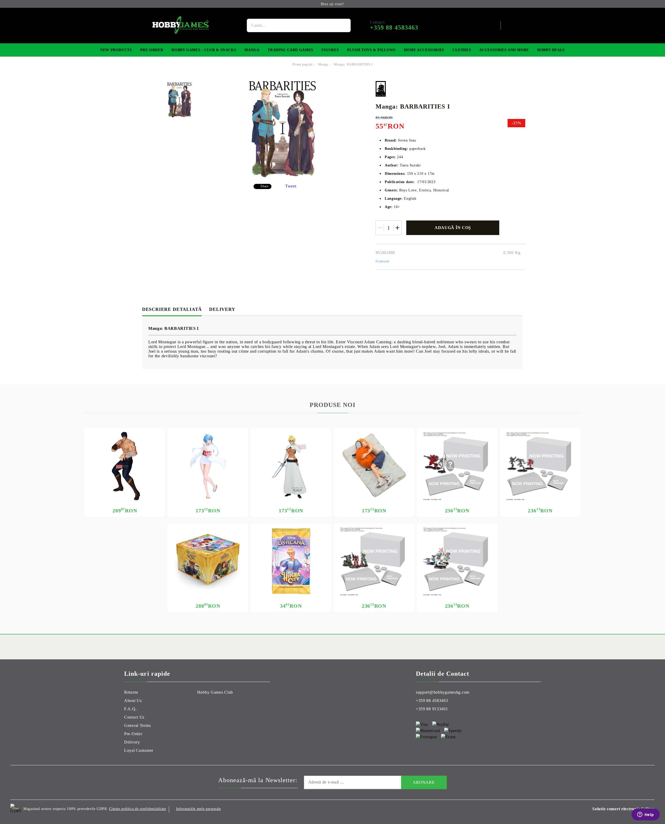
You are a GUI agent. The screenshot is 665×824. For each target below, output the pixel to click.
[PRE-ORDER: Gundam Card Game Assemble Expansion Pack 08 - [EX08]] (457, 466)
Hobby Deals (551, 50)
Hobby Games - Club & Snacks (203, 50)
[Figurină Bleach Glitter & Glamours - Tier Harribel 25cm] (291, 466)
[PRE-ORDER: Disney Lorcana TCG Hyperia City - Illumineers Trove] (207, 561)
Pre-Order (151, 50)
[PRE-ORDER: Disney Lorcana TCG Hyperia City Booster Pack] (291, 561)
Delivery (222, 309)
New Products (116, 50)
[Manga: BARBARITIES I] (179, 100)
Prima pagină (302, 64)
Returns (131, 692)
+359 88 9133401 (432, 709)
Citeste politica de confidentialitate (137, 809)
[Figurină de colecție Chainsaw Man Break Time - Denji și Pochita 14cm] (374, 466)
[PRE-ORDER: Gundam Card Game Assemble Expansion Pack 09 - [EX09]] (457, 561)
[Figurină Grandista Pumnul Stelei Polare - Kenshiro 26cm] (124, 466)
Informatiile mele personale (198, 809)
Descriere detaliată (172, 309)
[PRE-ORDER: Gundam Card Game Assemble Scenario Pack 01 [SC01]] (374, 561)
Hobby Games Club (215, 692)
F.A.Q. (130, 709)
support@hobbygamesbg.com (442, 692)
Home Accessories (424, 50)
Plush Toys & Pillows (371, 50)
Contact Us (134, 717)
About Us (133, 700)
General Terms (137, 725)
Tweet (290, 186)
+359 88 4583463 (432, 700)
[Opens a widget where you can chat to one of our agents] (645, 814)
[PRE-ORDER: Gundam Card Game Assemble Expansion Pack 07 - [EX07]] (540, 466)
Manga (251, 50)
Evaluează (382, 261)
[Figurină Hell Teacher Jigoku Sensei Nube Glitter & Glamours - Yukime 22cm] (207, 466)
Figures (330, 50)
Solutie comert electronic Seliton (623, 809)
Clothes (462, 50)
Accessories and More (504, 50)
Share (264, 186)
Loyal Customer (138, 750)
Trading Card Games (290, 50)
